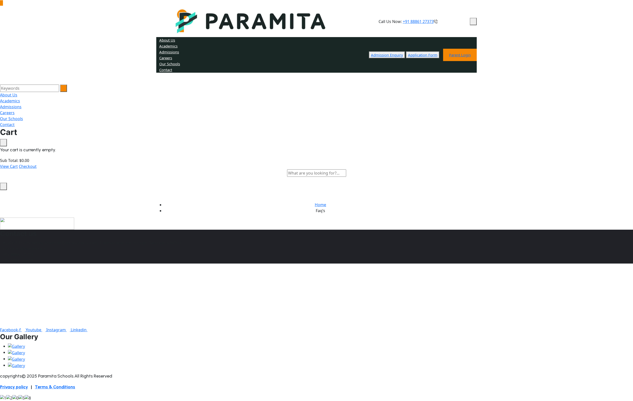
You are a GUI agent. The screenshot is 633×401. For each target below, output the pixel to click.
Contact (165, 69)
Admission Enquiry (387, 54)
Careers (165, 57)
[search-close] (3, 186)
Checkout (28, 166)
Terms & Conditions (55, 387)
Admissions (169, 51)
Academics (168, 46)
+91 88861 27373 (418, 21)
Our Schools (169, 63)
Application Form (422, 54)
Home (320, 204)
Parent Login (460, 54)
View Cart (9, 166)
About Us (167, 40)
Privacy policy (14, 387)
